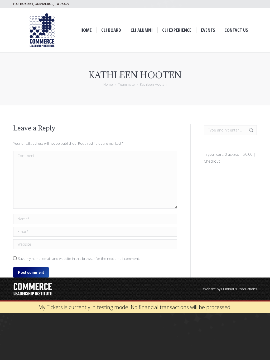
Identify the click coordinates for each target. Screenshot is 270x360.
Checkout (212, 161)
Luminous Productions (239, 288)
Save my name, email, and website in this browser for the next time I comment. (79, 258)
